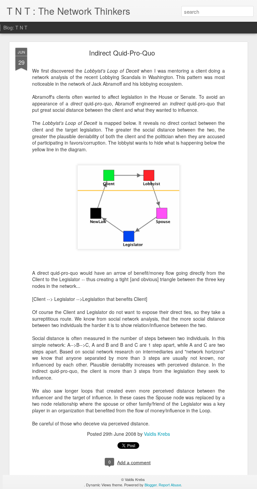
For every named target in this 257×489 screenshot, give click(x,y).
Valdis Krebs (157, 433)
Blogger (151, 484)
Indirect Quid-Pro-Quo (122, 53)
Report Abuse (170, 484)
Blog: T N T (15, 27)
